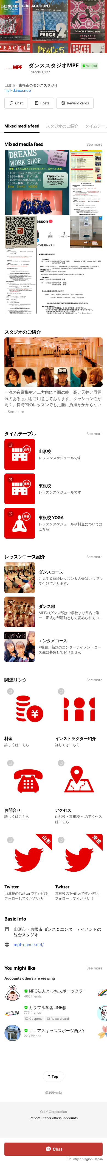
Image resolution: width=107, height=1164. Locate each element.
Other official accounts (60, 1118)
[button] (42, 103)
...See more (14, 411)
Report (35, 1118)
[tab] (22, 126)
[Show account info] (89, 66)
